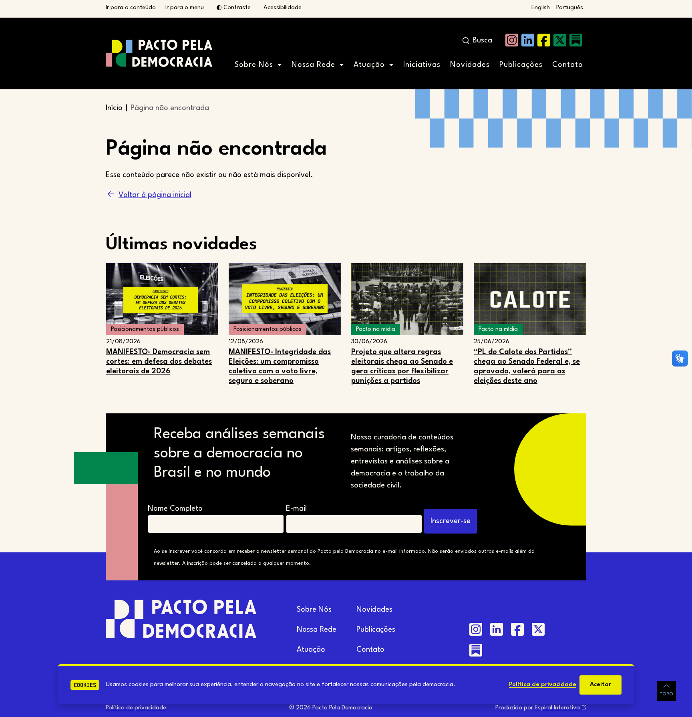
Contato (567, 64)
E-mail (296, 508)
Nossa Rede (313, 64)
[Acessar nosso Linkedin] (527, 40)
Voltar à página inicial (155, 195)
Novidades (470, 64)
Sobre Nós (254, 64)
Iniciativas (422, 64)
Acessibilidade (283, 8)
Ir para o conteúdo (131, 8)
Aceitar (600, 685)
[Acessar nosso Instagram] (511, 40)
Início (114, 108)
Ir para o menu (184, 8)
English (540, 8)
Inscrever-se (450, 521)
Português (569, 8)
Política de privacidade (542, 685)
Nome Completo (175, 508)
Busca (482, 40)
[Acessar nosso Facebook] (543, 40)
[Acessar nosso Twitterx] (559, 40)
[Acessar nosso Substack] (575, 40)
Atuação (369, 64)
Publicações (521, 64)
